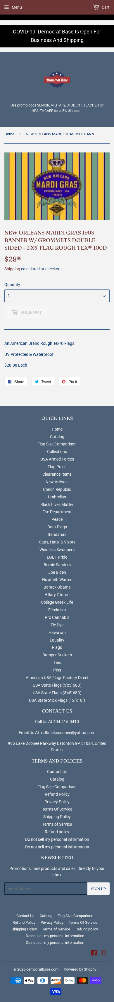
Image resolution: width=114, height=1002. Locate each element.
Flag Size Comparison (57, 444)
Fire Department (57, 511)
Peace (57, 519)
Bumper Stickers (57, 655)
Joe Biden (57, 572)
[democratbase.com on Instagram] (104, 953)
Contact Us (57, 771)
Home (9, 134)
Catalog (57, 436)
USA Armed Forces (57, 459)
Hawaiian (57, 632)
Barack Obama (57, 587)
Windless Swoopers (57, 549)
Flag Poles (57, 466)
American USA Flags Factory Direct (57, 677)
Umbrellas (57, 497)
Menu (17, 7)
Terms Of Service (57, 809)
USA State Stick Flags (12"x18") (57, 700)
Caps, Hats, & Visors (57, 542)
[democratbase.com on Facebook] (94, 953)
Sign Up (98, 888)
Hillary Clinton (57, 594)
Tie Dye (57, 625)
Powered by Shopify (80, 969)
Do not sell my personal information (57, 839)
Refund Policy (57, 794)
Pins (57, 670)
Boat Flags (57, 527)
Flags (57, 647)
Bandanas (57, 534)
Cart (105, 7)
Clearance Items (57, 474)
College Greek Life (57, 602)
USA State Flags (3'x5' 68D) (57, 685)
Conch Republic (57, 489)
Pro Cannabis (57, 617)
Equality (57, 640)
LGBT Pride (57, 557)
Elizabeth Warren (57, 579)
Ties (57, 662)
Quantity (12, 284)
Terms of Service (57, 824)
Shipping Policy (57, 816)
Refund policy (57, 831)
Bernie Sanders (57, 564)
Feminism (57, 609)
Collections (57, 451)
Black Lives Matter (57, 504)
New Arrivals (57, 481)
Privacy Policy (57, 802)
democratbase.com (42, 969)
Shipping (12, 269)
